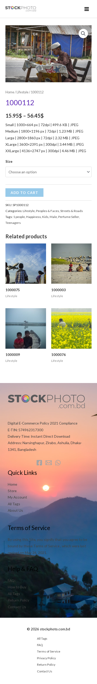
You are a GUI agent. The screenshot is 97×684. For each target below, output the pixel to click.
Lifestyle (22, 92)
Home (9, 92)
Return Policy (18, 600)
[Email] (49, 463)
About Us (15, 510)
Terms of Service (48, 651)
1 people (19, 217)
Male (53, 217)
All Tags (14, 504)
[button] (83, 33)
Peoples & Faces (47, 211)
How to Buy (17, 587)
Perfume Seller (68, 217)
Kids (45, 217)
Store (12, 490)
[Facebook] (39, 463)
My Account (17, 497)
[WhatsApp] (58, 463)
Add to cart (24, 192)
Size (8, 161)
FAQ (11, 580)
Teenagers (13, 223)
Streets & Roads (71, 211)
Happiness (33, 217)
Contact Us (17, 607)
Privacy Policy (46, 658)
